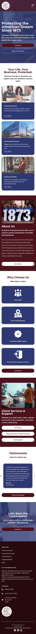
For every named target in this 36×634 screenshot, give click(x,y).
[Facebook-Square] (15, 630)
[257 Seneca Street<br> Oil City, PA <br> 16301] (2, 600)
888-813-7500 (9, 589)
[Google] (21, 630)
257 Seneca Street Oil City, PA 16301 (10, 600)
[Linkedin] (18, 630)
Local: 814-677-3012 (11, 593)
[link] (7, 589)
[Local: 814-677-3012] (2, 593)
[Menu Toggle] (33, 5)
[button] (1, 476)
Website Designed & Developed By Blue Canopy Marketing (18, 627)
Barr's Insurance (20, 624)
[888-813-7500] (2, 589)
